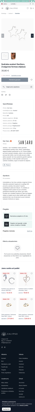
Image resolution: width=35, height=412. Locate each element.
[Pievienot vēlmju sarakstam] (14, 274)
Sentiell (21, 394)
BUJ (2, 361)
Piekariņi (21, 369)
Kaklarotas (22, 372)
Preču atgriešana (6, 372)
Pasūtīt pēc (4, 367)
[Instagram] (33, 4)
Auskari (11, 13)
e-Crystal (21, 388)
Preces (8, 165)
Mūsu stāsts (4, 382)
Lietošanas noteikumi (7, 388)
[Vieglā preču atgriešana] (31, 87)
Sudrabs (17, 13)
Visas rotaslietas (23, 358)
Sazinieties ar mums (16, 75)
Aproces (21, 367)
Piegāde (3, 369)
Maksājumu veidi (6, 364)
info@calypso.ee (6, 342)
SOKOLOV (22, 397)
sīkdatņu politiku (24, 405)
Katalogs (3, 13)
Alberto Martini (23, 385)
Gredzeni (21, 364)
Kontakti (3, 358)
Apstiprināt (6, 409)
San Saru (21, 391)
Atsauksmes (4, 385)
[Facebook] (30, 4)
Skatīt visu (29, 231)
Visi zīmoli (21, 382)
